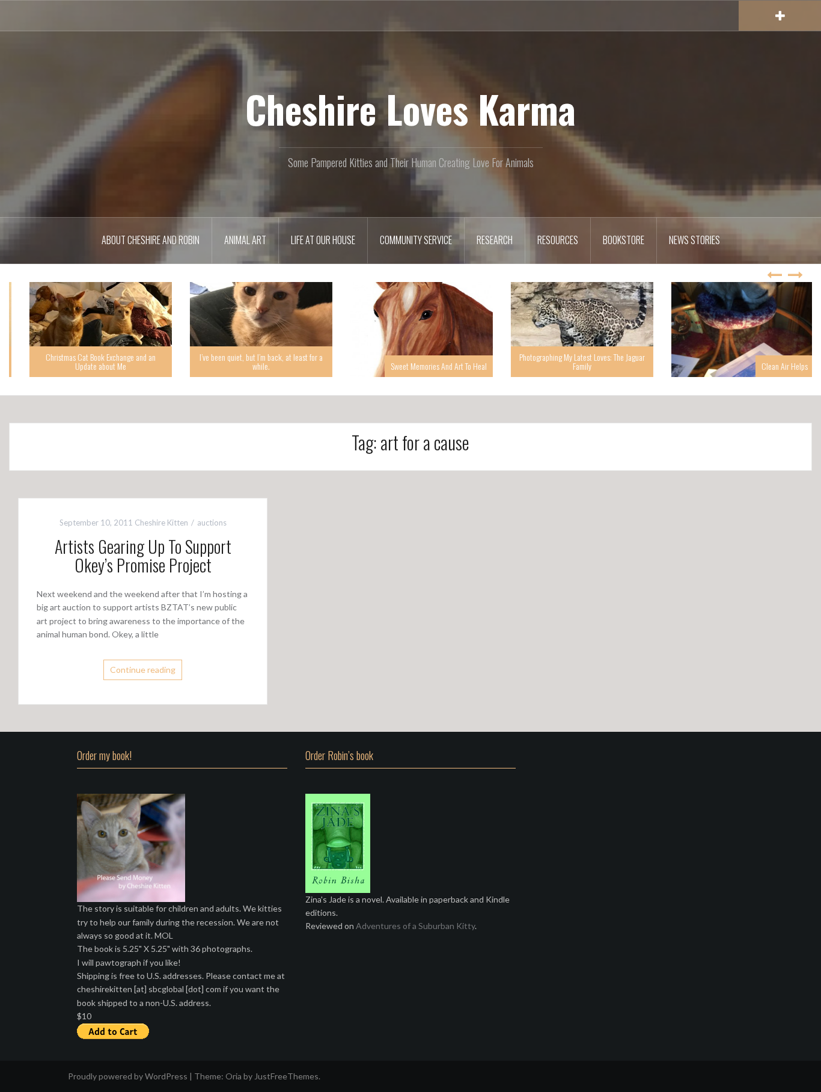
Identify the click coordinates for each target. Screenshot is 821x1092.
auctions (212, 522)
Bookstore (623, 240)
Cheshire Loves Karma (410, 108)
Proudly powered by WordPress (128, 1076)
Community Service (416, 240)
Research (495, 240)
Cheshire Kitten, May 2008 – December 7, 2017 (89, 361)
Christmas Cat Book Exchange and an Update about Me (250, 361)
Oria (233, 1076)
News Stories (694, 240)
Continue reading (142, 669)
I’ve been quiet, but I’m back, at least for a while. (410, 361)
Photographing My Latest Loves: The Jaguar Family (731, 361)
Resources (557, 240)
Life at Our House (323, 240)
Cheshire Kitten (161, 522)
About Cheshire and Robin (151, 240)
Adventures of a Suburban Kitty (415, 926)
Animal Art (245, 240)
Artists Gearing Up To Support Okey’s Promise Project (143, 555)
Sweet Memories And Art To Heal (588, 366)
